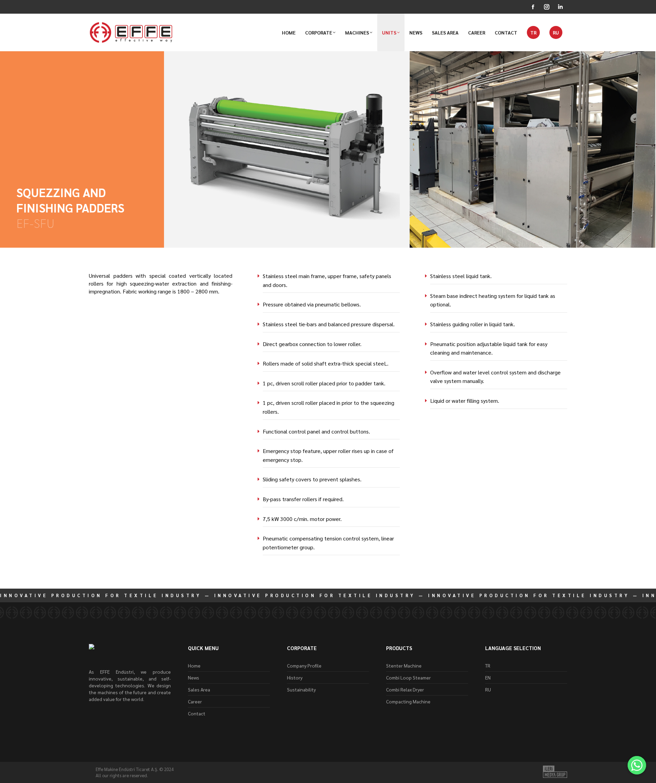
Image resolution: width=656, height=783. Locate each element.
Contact (196, 713)
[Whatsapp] (637, 765)
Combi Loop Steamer (408, 677)
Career (195, 701)
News (193, 677)
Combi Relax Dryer (405, 689)
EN (488, 677)
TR (487, 665)
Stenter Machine (404, 665)
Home (194, 665)
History (294, 677)
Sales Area (199, 689)
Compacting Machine (408, 701)
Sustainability (301, 689)
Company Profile (304, 665)
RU (488, 689)
